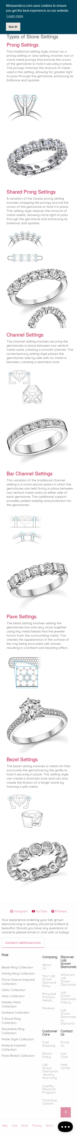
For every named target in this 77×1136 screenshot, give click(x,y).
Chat (14, 1125)
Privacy (36, 1125)
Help (5, 1125)
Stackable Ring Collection (13, 1031)
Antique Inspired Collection (14, 1047)
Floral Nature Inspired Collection (18, 981)
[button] (50, 957)
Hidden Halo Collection (11, 1004)
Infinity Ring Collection (18, 973)
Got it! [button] (13, 26)
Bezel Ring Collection (17, 967)
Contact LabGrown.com (23, 943)
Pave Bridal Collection (18, 1055)
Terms (49, 1125)
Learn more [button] (15, 16)
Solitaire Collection (15, 1012)
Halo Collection (13, 996)
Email (24, 1125)
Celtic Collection (13, 990)
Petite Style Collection (18, 1039)
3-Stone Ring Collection (11, 1020)
